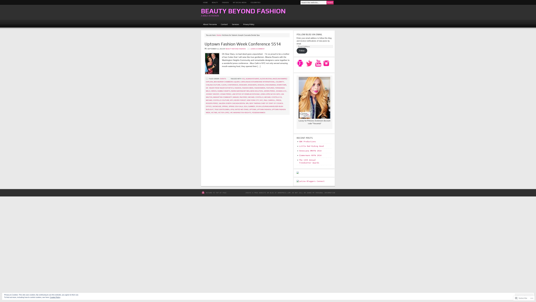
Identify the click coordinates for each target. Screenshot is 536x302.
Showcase (216, 106)
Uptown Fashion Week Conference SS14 (242, 44)
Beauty (214, 2)
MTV (231, 100)
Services (235, 24)
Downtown (281, 85)
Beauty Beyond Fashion (243, 11)
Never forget (240, 100)
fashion (237, 88)
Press (278, 100)
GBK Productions (307, 142)
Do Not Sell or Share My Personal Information (313, 193)
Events (223, 79)
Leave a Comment (258, 49)
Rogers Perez (212, 103)
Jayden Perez (269, 91)
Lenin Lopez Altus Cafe (270, 94)
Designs (261, 85)
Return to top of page (216, 193)
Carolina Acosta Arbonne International (258, 82)
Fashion (225, 2)
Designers (252, 85)
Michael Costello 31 (273, 97)
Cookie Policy (55, 297)
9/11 (243, 79)
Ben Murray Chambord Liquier (227, 82)
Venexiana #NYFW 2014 (310, 151)
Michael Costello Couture (217, 100)
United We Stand (241, 109)
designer (243, 85)
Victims (214, 112)
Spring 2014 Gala (236, 106)
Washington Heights (242, 112)
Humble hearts (223, 91)
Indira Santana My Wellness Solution (247, 91)
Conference (232, 85)
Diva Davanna (270, 85)
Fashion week (247, 88)
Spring (225, 106)
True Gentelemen (221, 109)
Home (205, 2)
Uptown (252, 109)
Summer (251, 106)
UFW (232, 109)
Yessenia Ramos (258, 112)
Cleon (224, 85)
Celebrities (255, 2)
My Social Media (238, 2)
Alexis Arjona (266, 79)
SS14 (245, 106)
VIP (231, 112)
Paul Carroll (269, 100)
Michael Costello (256, 97)
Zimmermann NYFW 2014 (310, 155)
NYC (261, 100)
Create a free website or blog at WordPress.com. (268, 193)
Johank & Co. (281, 91)
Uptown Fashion (264, 109)
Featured (270, 88)
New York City (253, 100)
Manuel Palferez (240, 97)
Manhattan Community (222, 97)
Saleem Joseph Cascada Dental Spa (233, 103)
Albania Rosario (252, 79)
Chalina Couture (213, 85)
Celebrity (280, 82)
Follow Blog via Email (309, 34)
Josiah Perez (225, 94)
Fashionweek (259, 88)
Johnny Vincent (212, 94)
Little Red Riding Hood (311, 146)
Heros (213, 91)
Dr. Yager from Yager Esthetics (220, 88)
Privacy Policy (248, 24)
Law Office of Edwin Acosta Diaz (246, 94)
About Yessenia (210, 24)
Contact (224, 24)
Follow (301, 51)
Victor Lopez (223, 112)
